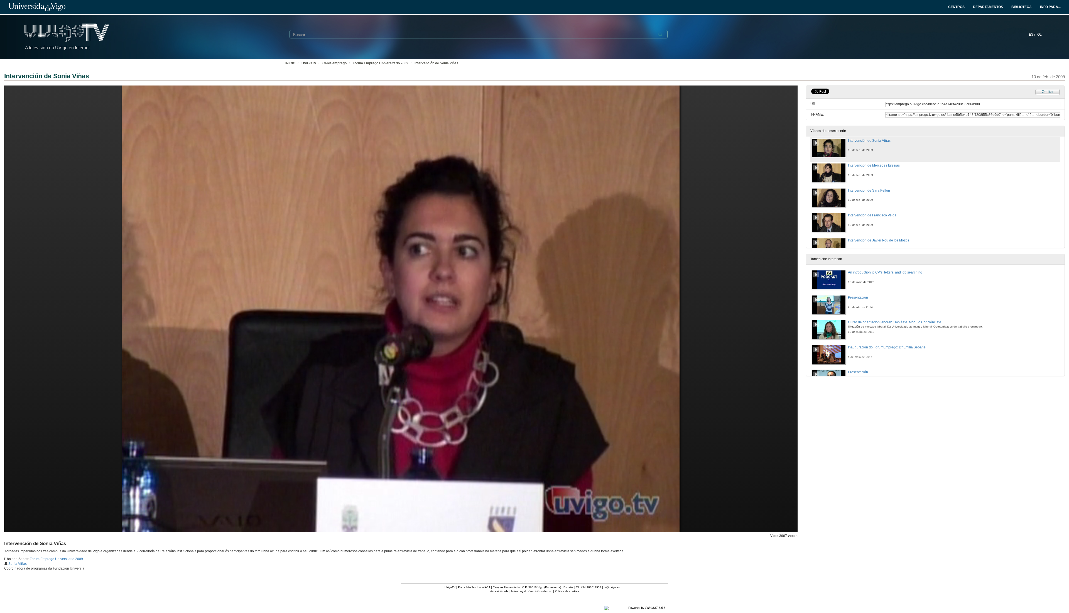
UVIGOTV (308, 63)
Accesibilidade (499, 591)
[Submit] (660, 34)
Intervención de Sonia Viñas (437, 63)
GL (1039, 34)
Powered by (646, 607)
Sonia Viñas (17, 564)
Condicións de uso (540, 591)
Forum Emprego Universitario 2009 (380, 63)
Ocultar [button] (1047, 92)
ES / (1032, 34)
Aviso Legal (518, 591)
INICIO (290, 63)
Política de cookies (567, 591)
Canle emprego (334, 63)
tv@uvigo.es (612, 587)
